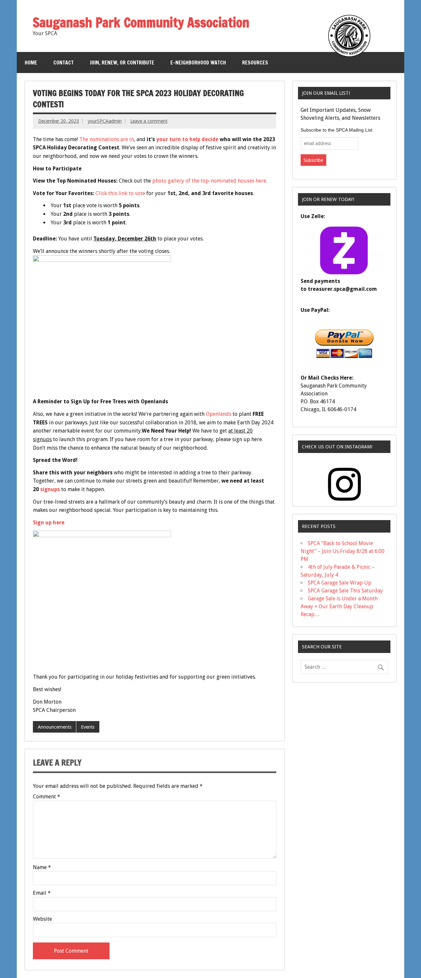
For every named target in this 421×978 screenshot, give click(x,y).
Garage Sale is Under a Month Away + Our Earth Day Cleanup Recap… (339, 606)
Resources (255, 62)
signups (50, 489)
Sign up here (48, 522)
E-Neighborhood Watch (198, 62)
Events (87, 727)
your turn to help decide (187, 139)
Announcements (54, 727)
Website (42, 919)
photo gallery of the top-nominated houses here (209, 181)
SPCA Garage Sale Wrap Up (339, 583)
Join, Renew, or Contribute (122, 62)
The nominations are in (106, 139)
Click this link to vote (120, 193)
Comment (46, 796)
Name (42, 867)
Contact (63, 62)
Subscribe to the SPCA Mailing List (336, 130)
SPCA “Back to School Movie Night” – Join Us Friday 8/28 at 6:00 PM (342, 551)
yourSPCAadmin (105, 121)
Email (42, 893)
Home (31, 62)
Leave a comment (148, 121)
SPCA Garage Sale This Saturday (345, 591)
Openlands (218, 414)
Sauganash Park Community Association (141, 22)
